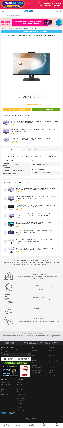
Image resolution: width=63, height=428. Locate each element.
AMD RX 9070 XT (52, 360)
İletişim (19, 382)
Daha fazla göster (37, 375)
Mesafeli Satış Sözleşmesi (20, 406)
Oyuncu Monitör (36, 372)
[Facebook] (27, 418)
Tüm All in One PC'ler (46, 109)
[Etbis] (25, 371)
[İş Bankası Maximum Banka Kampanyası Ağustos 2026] (31, 22)
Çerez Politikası (21, 403)
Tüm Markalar (20, 398)
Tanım (11, 149)
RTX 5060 (50, 353)
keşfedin (41, 278)
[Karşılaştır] (58, 189)
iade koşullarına (48, 300)
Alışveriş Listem (5, 394)
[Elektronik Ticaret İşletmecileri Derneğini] (48, 343)
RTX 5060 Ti (51, 355)
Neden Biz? (51, 149)
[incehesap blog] (8, 405)
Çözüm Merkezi (5, 382)
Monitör (34, 355)
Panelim (3, 387)
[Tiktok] (36, 418)
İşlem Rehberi (21, 401)
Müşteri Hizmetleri (6, 384)
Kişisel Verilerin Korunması (21, 395)
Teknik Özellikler (31, 149)
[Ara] (3, 15)
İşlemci (34, 360)
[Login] (3, 11)
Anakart (34, 358)
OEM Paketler (36, 350)
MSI (9, 35)
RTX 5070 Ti (51, 367)
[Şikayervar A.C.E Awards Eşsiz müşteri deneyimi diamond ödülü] (10, 371)
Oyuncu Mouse (36, 370)
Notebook (35, 353)
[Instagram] (30, 418)
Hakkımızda (20, 384)
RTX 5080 (50, 370)
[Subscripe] (29, 354)
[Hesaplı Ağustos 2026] (31, 4)
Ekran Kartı (35, 363)
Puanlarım (4, 389)
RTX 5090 (50, 372)
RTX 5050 (50, 350)
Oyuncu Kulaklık (36, 367)
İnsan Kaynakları (21, 387)
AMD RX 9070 (51, 363)
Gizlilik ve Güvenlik (22, 389)
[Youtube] (33, 418)
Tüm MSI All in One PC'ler (17, 109)
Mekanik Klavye (36, 365)
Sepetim (3, 392)
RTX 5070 (50, 365)
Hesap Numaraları (22, 392)
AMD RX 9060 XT (52, 358)
